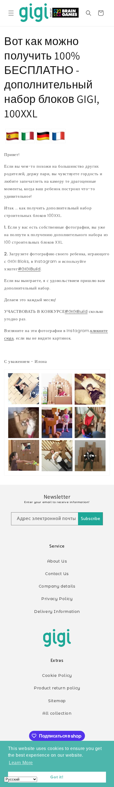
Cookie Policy (57, 675)
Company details (57, 586)
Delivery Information (57, 611)
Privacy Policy (56, 598)
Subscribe (90, 519)
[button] (11, 13)
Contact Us (57, 573)
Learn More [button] (21, 762)
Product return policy (57, 688)
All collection (56, 713)
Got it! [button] (56, 777)
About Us (57, 561)
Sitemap (57, 700)
